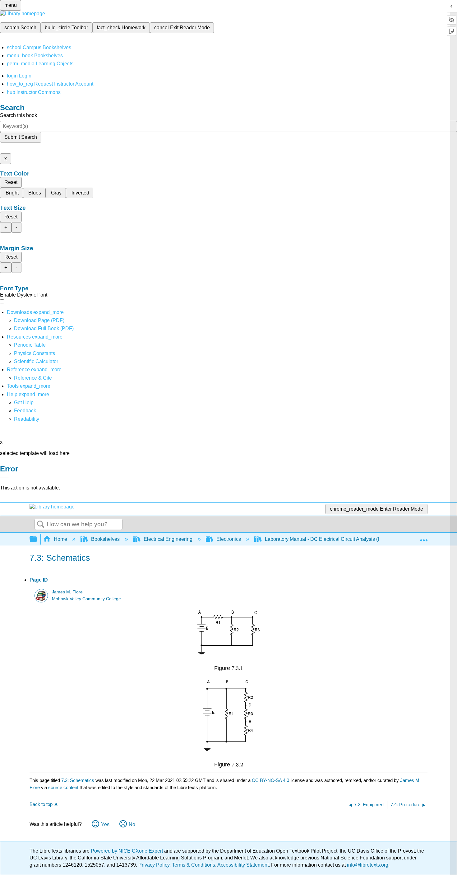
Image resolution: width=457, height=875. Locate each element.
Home (60, 539)
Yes (105, 824)
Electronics (228, 539)
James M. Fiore (67, 592)
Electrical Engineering (168, 539)
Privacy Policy (153, 865)
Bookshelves (105, 539)
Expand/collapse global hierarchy (37, 539)
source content (63, 787)
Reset (10, 182)
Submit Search (20, 137)
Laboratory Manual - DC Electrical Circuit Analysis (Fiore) (328, 539)
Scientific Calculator (36, 361)
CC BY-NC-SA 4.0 (270, 780)
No (132, 824)
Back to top (41, 804)
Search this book (18, 115)
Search (41, 524)
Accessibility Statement (243, 865)
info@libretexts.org (367, 865)
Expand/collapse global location (423, 537)
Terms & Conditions (193, 865)
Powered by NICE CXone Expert (127, 851)
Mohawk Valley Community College (86, 599)
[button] (25, 410)
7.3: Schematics (77, 780)
